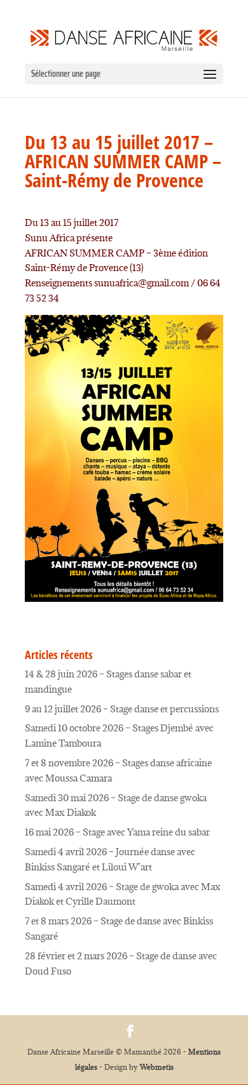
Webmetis (157, 1067)
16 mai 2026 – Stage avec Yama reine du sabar (117, 832)
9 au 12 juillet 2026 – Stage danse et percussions (122, 709)
